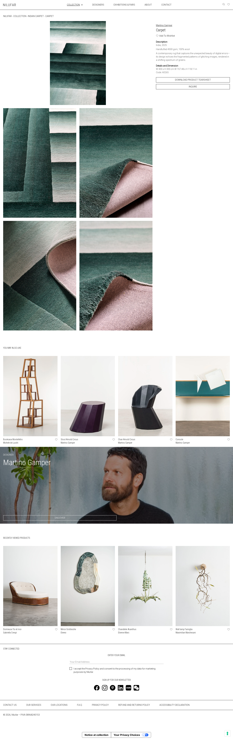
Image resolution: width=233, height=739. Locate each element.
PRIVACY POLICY (100, 705)
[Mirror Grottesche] (88, 586)
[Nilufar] (9, 4)
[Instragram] (104, 688)
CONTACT (166, 4)
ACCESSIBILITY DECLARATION (174, 705)
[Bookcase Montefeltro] (30, 396)
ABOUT (148, 4)
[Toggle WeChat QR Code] (136, 688)
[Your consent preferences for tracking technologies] (227, 733)
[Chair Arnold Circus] (145, 396)
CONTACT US (10, 705)
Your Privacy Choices (127, 734)
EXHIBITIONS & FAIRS (124, 4)
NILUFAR (7, 16)
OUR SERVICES (33, 705)
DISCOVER (60, 518)
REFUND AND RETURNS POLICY (134, 705)
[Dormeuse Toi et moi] (30, 586)
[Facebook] (97, 688)
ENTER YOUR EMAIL (116, 655)
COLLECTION (73, 4)
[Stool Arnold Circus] (88, 396)
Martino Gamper (164, 25)
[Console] (203, 396)
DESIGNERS (98, 4)
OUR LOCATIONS (59, 705)
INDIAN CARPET (36, 16)
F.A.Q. (79, 705)
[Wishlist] (228, 4)
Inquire (193, 86)
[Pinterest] (112, 688)
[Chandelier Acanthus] (145, 586)
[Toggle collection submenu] (82, 5)
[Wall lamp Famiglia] (203, 586)
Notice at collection (96, 734)
